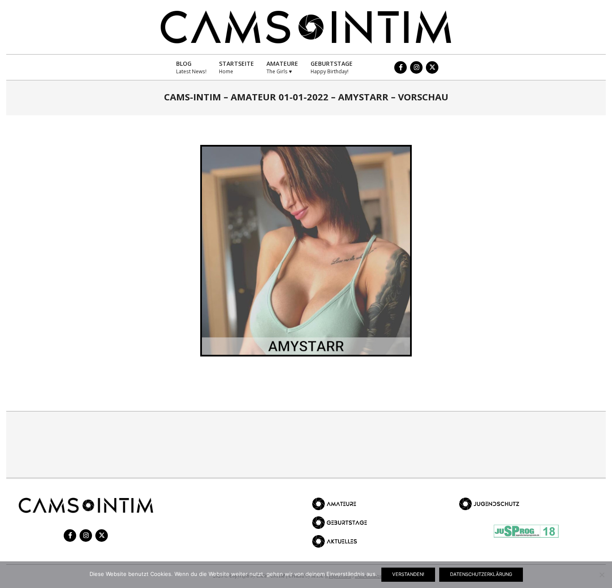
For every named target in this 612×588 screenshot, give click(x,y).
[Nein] (601, 575)
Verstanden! (408, 574)
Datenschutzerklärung (481, 574)
